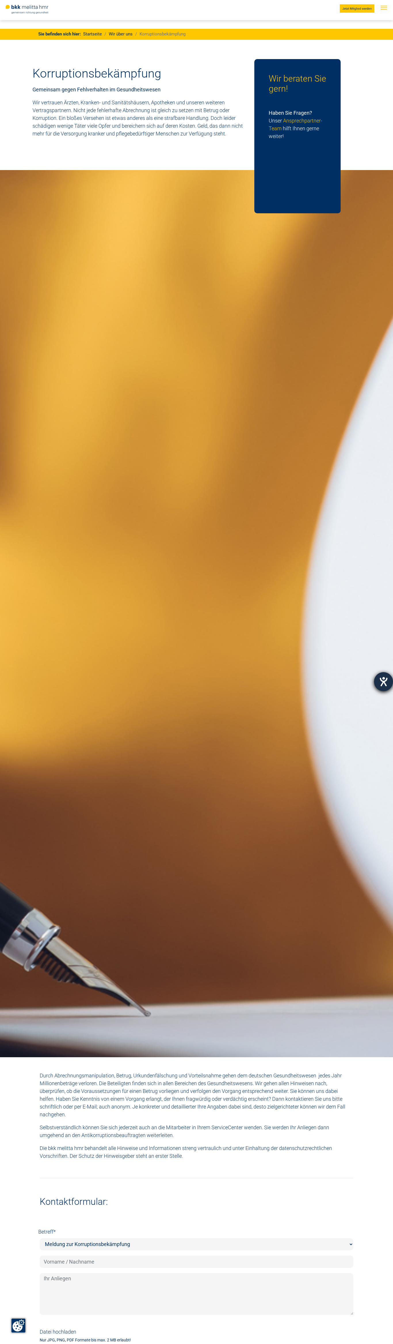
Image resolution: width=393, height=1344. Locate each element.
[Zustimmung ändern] (18, 1325)
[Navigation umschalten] (384, 13)
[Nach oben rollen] (379, 1330)
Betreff (47, 1232)
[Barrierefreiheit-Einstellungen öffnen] (383, 681)
